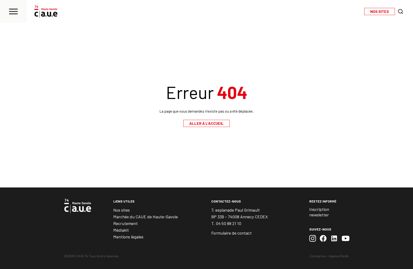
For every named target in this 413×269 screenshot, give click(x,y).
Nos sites (121, 210)
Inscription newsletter (319, 212)
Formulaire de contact (231, 233)
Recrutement (125, 223)
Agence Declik (339, 256)
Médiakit (121, 230)
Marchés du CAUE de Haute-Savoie (145, 216)
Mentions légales (128, 236)
